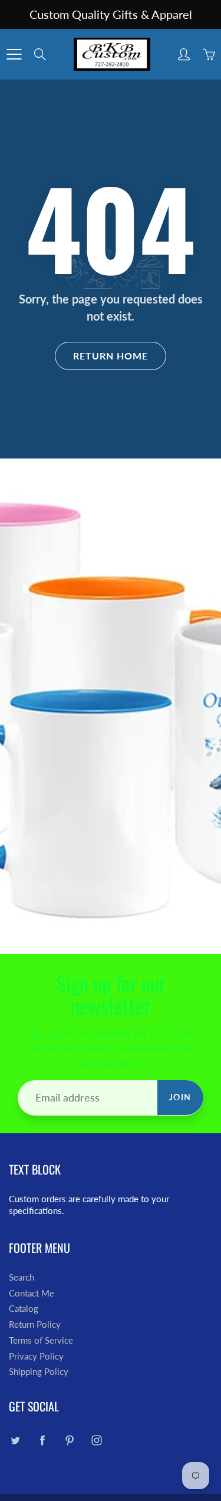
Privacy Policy (36, 1356)
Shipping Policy (38, 1372)
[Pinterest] (69, 1440)
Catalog (23, 1309)
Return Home (110, 355)
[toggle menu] (14, 54)
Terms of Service (41, 1340)
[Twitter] (15, 1440)
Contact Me (31, 1293)
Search (21, 1277)
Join (180, 1097)
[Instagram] (96, 1440)
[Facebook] (42, 1440)
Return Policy (35, 1324)
